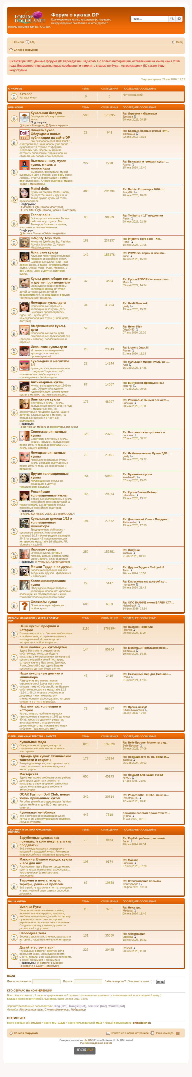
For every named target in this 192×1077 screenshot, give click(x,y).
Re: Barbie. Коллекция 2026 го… (144, 189)
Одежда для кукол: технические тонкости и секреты (45, 758)
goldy (126, 306)
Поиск (172, 19)
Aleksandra (129, 522)
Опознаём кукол (44, 602)
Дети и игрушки (58, 125)
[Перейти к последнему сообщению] (135, 116)
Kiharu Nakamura (133, 710)
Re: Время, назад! (135, 707)
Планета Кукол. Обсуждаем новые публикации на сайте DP (50, 134)
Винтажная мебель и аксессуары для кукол (50, 426)
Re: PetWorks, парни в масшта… (144, 253)
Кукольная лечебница (37, 812)
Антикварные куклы (47, 382)
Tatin (125, 570)
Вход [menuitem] (179, 42)
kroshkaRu (129, 477)
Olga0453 (128, 329)
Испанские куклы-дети (49, 347)
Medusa (127, 910)
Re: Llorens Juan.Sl (135, 347)
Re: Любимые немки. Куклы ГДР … (146, 453)
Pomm (126, 350)
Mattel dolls (40, 188)
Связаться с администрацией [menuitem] (129, 1033)
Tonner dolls (40, 215)
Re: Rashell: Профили (138, 626)
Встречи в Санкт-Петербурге (40, 965)
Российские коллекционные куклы (49, 493)
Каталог (26, 94)
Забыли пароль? (115, 981)
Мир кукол (15, 107)
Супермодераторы (56, 1009)
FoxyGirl (128, 192)
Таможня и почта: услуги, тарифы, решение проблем (42, 882)
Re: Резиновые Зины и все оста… (146, 400)
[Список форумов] (29, 16)
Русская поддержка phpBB (96, 1043)
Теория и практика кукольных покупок (30, 831)
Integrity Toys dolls (45, 238)
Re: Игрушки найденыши (140, 113)
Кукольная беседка (46, 113)
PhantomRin (130, 798)
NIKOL (127, 777)
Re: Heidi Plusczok (135, 303)
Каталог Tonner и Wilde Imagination (44, 233)
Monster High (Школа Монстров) (42, 207)
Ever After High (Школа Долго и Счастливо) (49, 210)
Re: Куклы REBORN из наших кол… (147, 279)
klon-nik (127, 385)
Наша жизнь (17, 901)
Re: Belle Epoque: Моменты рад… (145, 742)
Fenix (126, 218)
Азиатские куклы (44, 252)
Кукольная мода (33, 742)
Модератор (78, 1009)
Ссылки (19, 42)
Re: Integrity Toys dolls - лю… (142, 238)
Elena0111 (129, 133)
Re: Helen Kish (132, 326)
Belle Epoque (130, 745)
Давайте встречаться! (37, 947)
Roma (126, 677)
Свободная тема (33, 933)
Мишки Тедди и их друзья (51, 566)
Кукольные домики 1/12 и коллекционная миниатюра (51, 522)
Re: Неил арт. (132, 907)
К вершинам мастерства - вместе (32, 736)
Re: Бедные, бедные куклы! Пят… (146, 130)
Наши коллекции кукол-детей (43, 647)
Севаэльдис (130, 884)
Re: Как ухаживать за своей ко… (145, 581)
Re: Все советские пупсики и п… (145, 432)
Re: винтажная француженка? (143, 382)
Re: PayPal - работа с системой (144, 838)
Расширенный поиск (179, 19)
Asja (125, 364)
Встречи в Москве (51, 962)
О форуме (15, 88)
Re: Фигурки (131, 550)
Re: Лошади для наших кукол (143, 774)
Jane (126, 256)
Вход (11, 975)
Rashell (127, 629)
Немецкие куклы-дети (48, 302)
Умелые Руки (30, 907)
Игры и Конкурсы (33, 125)
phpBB (88, 1040)
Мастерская (29, 774)
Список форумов (26, 1033)
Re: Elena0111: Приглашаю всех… (145, 647)
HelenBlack (129, 605)
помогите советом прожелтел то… (146, 813)
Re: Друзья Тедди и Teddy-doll (143, 567)
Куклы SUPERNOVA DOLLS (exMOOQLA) (48, 513)
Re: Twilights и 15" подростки (143, 215)
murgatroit (129, 584)
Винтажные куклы (45, 399)
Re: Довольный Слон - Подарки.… (146, 519)
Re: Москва (130, 860)
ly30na (127, 816)
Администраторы (31, 1009)
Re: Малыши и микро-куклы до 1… (146, 361)
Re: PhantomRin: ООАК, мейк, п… (146, 795)
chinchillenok (142, 1022)
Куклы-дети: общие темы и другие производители (51, 280)
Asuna (126, 164)
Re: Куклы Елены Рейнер (140, 492)
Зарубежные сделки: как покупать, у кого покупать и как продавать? (45, 841)
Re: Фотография (134, 933)
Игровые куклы (43, 549)
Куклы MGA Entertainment (54, 561)
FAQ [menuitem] (33, 42)
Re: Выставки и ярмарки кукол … (146, 161)
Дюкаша (128, 116)
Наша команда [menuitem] (164, 1033)
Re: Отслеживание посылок (142, 881)
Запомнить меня (139, 981)
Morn (126, 282)
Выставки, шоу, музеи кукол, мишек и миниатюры (48, 164)
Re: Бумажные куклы (137, 474)
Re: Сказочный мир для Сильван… (147, 674)
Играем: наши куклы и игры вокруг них (33, 619)
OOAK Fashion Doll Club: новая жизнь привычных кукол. (45, 796)
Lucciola (128, 403)
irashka (127, 553)
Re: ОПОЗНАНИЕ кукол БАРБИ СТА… (148, 602)
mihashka (128, 495)
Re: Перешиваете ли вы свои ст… (146, 756)
